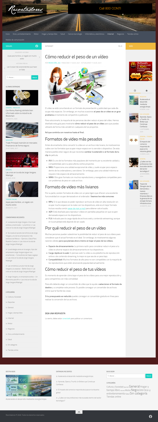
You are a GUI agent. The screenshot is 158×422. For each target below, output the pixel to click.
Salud (62, 34)
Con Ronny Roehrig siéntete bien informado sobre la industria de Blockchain (19, 113)
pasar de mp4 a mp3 (76, 208)
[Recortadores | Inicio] (26, 10)
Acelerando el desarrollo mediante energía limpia (26, 399)
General (9, 108)
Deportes (11, 302)
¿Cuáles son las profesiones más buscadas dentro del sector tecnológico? (146, 166)
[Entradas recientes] (135, 90)
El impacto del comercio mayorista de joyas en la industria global (145, 146)
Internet (110, 34)
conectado (66, 318)
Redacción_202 (54, 63)
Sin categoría (12, 345)
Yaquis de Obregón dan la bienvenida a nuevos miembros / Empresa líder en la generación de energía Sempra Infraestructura (146, 193)
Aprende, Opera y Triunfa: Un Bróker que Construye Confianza (145, 122)
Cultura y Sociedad (14, 297)
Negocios (120, 34)
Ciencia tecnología (75, 34)
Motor (36, 34)
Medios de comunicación (15, 40)
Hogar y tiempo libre (49, 34)
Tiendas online (132, 34)
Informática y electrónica (94, 34)
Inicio (8, 34)
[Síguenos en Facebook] (36, 46)
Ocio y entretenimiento (22, 34)
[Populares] (146, 90)
